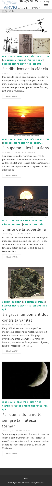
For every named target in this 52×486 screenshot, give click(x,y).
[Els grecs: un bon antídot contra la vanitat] (26, 283)
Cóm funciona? (34, 60)
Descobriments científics (16, 64)
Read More (12, 96)
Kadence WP (40, 483)
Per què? (38, 224)
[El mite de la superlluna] (26, 201)
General (37, 64)
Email (26, 479)
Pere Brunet (24, 73)
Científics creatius (14, 60)
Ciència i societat (39, 56)
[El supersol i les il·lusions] (26, 121)
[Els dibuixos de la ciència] (26, 36)
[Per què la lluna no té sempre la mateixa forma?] (26, 380)
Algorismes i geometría (15, 56)
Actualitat (8, 220)
